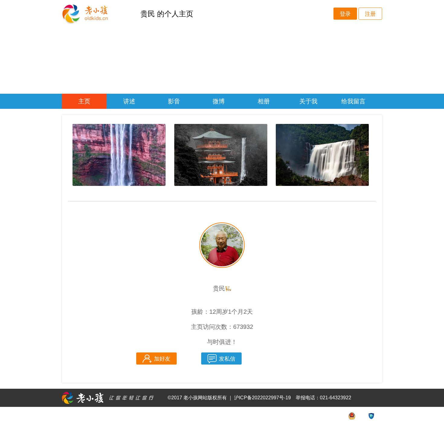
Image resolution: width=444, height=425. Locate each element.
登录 (345, 14)
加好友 (162, 359)
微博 (219, 101)
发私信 (227, 359)
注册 (370, 14)
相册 (264, 101)
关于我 (308, 101)
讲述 (129, 101)
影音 (174, 101)
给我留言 (353, 101)
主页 (84, 101)
